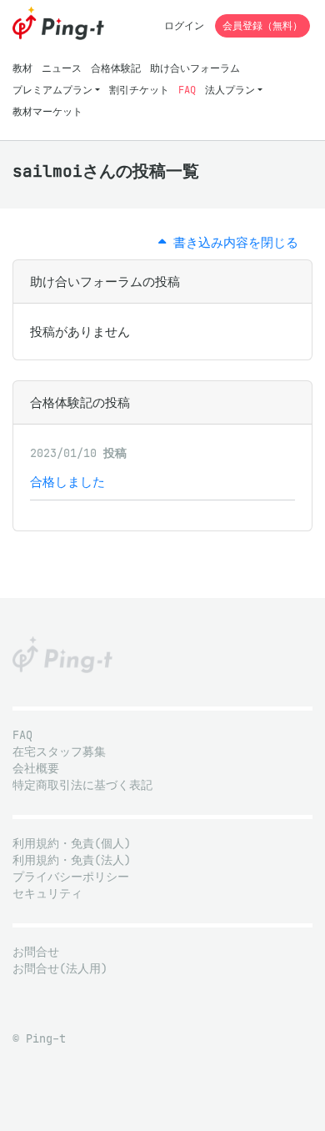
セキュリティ (47, 894)
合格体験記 (116, 68)
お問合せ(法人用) (60, 969)
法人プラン (230, 89)
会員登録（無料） (262, 25)
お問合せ (35, 952)
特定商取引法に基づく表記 (82, 785)
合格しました (67, 482)
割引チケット (139, 89)
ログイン (184, 25)
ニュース (62, 68)
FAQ (187, 89)
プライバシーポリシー (70, 877)
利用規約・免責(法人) (71, 860)
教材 (22, 68)
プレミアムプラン (52, 89)
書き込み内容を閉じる (232, 242)
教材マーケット (47, 111)
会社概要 (35, 769)
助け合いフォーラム (195, 68)
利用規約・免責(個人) (71, 844)
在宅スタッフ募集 (59, 752)
